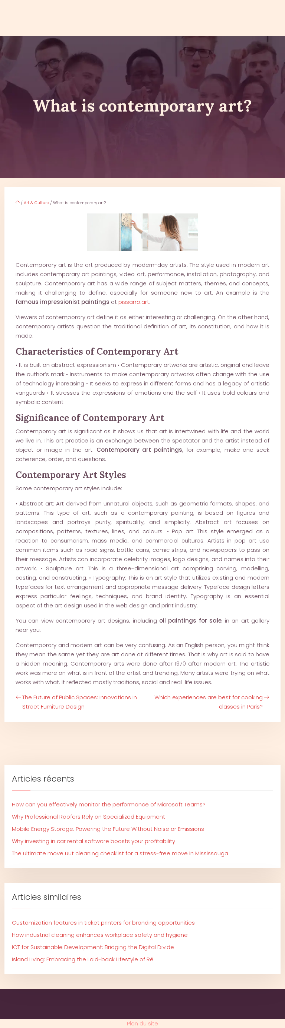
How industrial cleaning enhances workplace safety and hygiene (100, 935)
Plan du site (142, 1023)
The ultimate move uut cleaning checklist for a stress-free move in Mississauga (120, 853)
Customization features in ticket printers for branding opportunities (103, 922)
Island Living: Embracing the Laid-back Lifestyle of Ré (83, 959)
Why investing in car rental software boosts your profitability (93, 841)
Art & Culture (36, 203)
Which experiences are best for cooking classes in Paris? (208, 701)
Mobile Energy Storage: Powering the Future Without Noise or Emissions (108, 829)
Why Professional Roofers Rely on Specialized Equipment (88, 816)
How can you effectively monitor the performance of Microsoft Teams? (109, 804)
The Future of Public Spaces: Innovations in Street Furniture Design (79, 701)
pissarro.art (133, 302)
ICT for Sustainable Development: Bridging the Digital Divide (93, 947)
